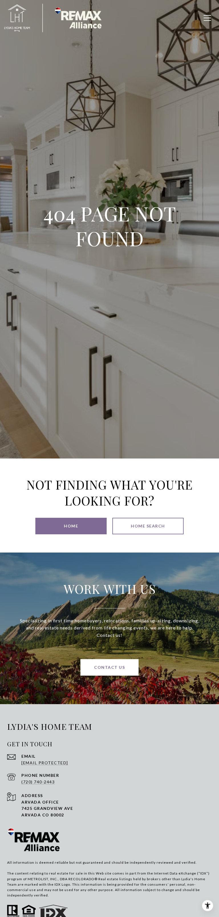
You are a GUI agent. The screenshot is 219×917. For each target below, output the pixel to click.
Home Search (148, 525)
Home (71, 525)
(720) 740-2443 (38, 781)
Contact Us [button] (109, 667)
